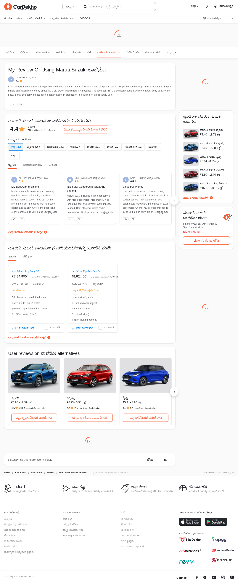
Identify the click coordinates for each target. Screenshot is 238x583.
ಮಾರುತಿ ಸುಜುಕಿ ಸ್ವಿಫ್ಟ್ (210, 156)
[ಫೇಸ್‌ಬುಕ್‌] (197, 578)
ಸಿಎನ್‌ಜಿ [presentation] (12, 256)
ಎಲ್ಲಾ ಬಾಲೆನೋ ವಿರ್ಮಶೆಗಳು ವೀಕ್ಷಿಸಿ (25, 232)
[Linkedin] (232, 578)
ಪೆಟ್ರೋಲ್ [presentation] (27, 256)
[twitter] (204, 578)
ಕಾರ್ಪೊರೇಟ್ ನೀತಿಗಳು (13, 541)
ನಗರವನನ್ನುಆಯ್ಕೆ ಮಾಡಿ (218, 18)
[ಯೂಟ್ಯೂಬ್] (214, 578)
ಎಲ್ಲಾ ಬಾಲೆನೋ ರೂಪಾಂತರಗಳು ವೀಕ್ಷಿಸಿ (27, 337)
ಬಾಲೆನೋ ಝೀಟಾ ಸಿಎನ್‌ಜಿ (86, 271)
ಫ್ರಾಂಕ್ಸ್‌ (15, 397)
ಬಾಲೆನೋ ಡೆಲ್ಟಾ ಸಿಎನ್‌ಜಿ (25, 271)
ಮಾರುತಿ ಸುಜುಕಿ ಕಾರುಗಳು (196, 197)
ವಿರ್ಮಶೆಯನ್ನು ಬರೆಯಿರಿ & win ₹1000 (85, 129)
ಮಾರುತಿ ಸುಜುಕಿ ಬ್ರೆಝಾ (211, 129)
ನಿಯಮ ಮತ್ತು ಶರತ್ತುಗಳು (14, 530)
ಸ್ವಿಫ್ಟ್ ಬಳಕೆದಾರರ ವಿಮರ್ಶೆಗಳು (145, 417)
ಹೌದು (150, 459)
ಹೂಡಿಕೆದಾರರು (10, 546)
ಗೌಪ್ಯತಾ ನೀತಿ (9, 535)
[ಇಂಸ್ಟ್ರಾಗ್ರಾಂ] (223, 578)
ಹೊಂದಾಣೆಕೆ (55, 327)
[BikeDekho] (190, 539)
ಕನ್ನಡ (193, 6)
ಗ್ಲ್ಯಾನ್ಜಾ (70, 397)
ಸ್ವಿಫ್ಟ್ (125, 397)
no (165, 459)
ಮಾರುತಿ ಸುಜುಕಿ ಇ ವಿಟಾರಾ (213, 183)
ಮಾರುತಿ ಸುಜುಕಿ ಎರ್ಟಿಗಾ (212, 170)
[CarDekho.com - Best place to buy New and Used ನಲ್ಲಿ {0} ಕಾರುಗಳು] (20, 7)
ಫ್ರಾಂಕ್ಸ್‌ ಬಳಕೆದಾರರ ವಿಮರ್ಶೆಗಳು (34, 417)
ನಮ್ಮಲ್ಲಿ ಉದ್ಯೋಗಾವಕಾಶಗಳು (16, 524)
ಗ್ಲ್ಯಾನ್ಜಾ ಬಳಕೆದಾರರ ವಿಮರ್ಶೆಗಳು (90, 417)
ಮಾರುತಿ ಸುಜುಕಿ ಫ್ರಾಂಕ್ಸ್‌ (211, 143)
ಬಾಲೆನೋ (9, 52)
